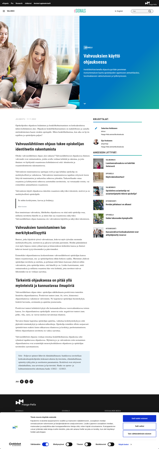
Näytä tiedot (124, 444)
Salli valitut (139, 426)
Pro (12, 3)
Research (19, 3)
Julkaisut (28, 3)
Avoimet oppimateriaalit (42, 3)
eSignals (5, 3)
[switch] (69, 444)
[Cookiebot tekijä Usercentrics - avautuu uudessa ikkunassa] (15, 444)
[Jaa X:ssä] (26, 381)
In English (119, 11)
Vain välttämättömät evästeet (139, 434)
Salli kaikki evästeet (139, 418)
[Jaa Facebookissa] (22, 381)
